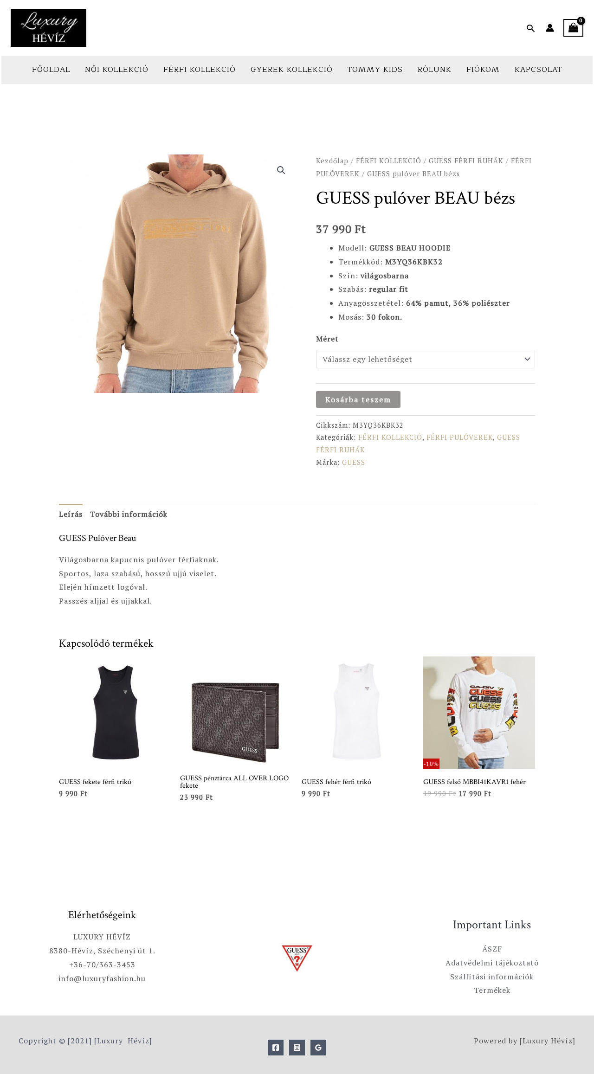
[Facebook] (276, 1047)
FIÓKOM (483, 70)
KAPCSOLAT (538, 70)
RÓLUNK (435, 70)
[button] (530, 28)
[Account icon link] (550, 28)
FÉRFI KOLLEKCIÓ (199, 70)
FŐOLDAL (51, 70)
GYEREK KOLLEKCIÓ (292, 70)
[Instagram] (297, 1047)
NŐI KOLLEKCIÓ (116, 70)
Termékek (492, 990)
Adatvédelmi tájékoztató (492, 963)
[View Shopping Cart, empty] (573, 28)
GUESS (353, 462)
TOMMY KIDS (375, 70)
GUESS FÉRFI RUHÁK (466, 160)
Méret (327, 339)
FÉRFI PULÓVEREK (459, 437)
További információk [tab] (129, 514)
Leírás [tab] (71, 514)
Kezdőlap (332, 160)
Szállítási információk (492, 976)
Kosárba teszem (358, 399)
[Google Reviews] (318, 1047)
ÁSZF (492, 949)
